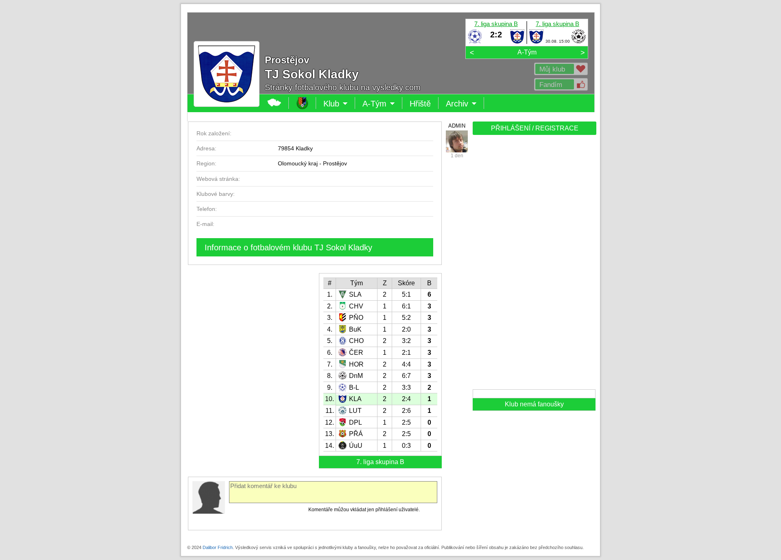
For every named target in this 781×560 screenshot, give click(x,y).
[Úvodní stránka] (302, 103)
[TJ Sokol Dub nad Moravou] (579, 42)
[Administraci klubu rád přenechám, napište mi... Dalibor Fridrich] (457, 141)
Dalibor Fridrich (218, 547)
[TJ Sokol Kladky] (517, 42)
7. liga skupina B (496, 23)
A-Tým (527, 52)
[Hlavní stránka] (274, 103)
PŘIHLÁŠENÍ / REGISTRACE (534, 128)
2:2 (496, 34)
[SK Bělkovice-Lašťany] (475, 42)
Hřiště (420, 103)
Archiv (465, 104)
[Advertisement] (534, 265)
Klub (339, 104)
